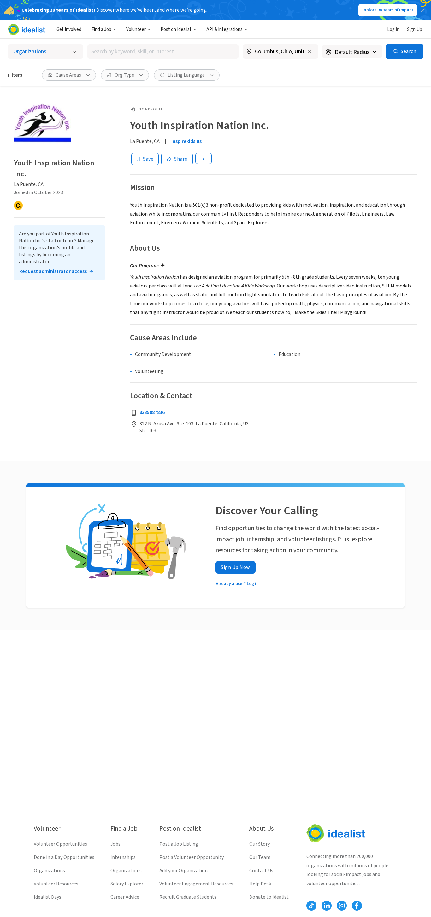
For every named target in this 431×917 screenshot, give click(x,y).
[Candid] (18, 205)
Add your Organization (183, 870)
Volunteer (136, 29)
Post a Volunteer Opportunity (191, 857)
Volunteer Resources (56, 883)
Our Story (259, 844)
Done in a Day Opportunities (64, 857)
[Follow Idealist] (311, 906)
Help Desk (260, 883)
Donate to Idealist (269, 897)
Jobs (115, 844)
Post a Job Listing (178, 844)
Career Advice (124, 897)
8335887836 (152, 412)
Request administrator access (53, 271)
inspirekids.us (186, 141)
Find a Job (101, 29)
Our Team (259, 857)
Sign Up (414, 29)
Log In (393, 29)
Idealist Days (47, 897)
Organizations (49, 870)
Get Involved (68, 29)
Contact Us (261, 870)
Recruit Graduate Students (187, 897)
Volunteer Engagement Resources (196, 883)
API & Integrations (224, 29)
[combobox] (163, 51)
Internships (123, 857)
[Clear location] (309, 51)
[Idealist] (26, 29)
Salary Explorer (126, 883)
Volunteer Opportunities (60, 844)
